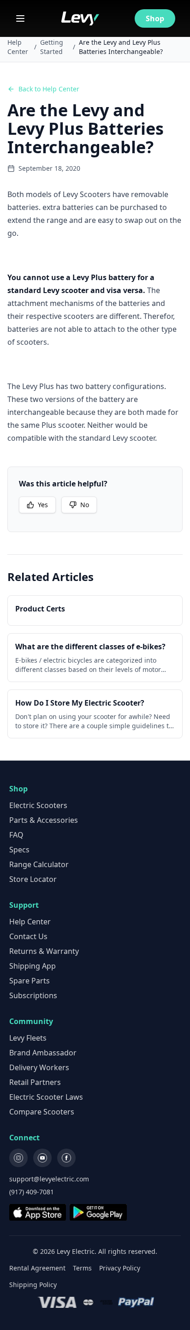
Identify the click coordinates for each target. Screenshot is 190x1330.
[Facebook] (66, 1158)
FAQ (16, 835)
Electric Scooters (38, 805)
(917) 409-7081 (31, 1191)
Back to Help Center (48, 88)
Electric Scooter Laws (46, 1097)
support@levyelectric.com (49, 1178)
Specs (19, 850)
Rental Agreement (37, 1268)
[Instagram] (18, 1158)
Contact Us (28, 936)
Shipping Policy (33, 1284)
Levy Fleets (28, 1038)
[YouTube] (42, 1158)
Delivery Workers (39, 1067)
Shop (155, 18)
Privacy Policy (119, 1268)
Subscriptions (33, 995)
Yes (43, 504)
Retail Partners (35, 1082)
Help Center (17, 47)
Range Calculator (39, 864)
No (84, 504)
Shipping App (32, 966)
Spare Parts (29, 981)
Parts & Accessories (43, 820)
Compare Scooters (41, 1112)
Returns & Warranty (44, 951)
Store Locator (33, 879)
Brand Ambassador (43, 1053)
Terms (82, 1268)
